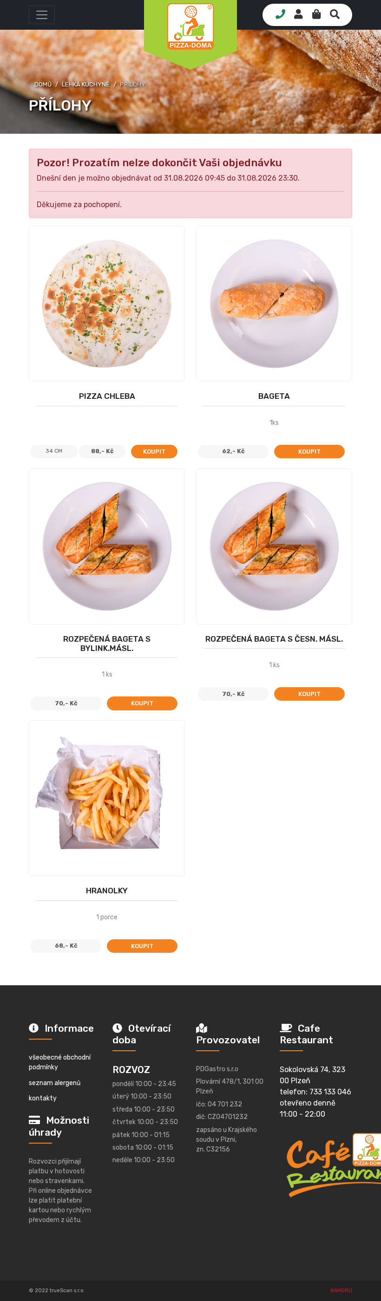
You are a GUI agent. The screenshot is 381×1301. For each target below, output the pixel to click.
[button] (42, 15)
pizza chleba (107, 396)
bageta (274, 396)
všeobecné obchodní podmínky (60, 1062)
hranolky (107, 890)
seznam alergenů (54, 1083)
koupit (154, 451)
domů (43, 84)
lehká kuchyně (86, 84)
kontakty (43, 1098)
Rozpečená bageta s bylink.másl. (107, 643)
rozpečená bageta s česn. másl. (274, 639)
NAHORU (341, 1291)
